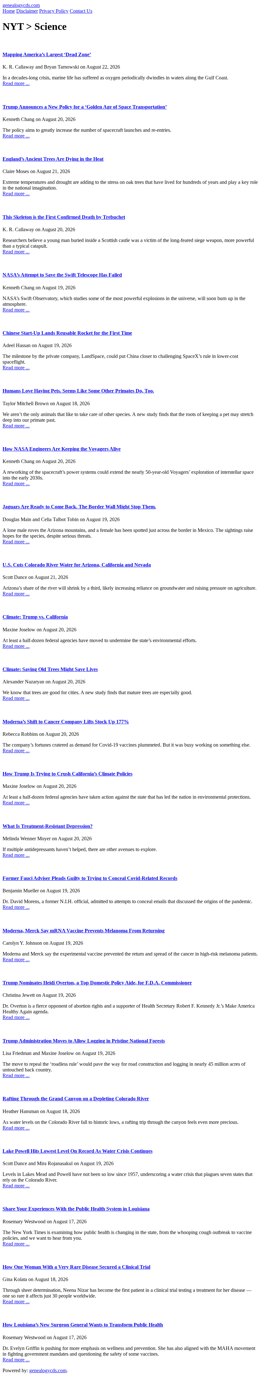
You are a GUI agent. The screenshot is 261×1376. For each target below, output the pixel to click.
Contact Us (81, 11)
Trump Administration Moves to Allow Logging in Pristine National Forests (84, 1041)
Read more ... (16, 83)
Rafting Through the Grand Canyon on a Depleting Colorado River (76, 1098)
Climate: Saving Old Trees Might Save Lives (50, 669)
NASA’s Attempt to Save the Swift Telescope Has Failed (62, 275)
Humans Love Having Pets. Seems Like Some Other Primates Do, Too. (78, 390)
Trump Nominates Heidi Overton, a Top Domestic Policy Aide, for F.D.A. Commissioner (97, 982)
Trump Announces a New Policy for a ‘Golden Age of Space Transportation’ (85, 107)
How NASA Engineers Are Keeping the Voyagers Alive (62, 449)
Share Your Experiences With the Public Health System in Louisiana (76, 1209)
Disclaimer (27, 11)
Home (9, 11)
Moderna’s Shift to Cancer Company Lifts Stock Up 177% (66, 721)
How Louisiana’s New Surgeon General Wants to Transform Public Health (83, 1324)
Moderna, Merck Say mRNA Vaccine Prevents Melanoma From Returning (84, 930)
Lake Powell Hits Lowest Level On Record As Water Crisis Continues (77, 1151)
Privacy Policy (53, 11)
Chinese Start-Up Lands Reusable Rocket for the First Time (67, 333)
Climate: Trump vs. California (35, 617)
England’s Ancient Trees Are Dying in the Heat (53, 159)
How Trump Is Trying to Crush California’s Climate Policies (67, 773)
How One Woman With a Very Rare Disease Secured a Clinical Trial (76, 1267)
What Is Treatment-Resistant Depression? (48, 826)
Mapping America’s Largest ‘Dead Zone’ (47, 54)
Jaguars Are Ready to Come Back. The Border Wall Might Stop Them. (79, 506)
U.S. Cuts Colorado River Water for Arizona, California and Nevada (77, 564)
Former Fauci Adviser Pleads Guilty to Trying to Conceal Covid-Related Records (90, 878)
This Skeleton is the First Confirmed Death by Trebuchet (64, 217)
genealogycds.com (21, 5)
